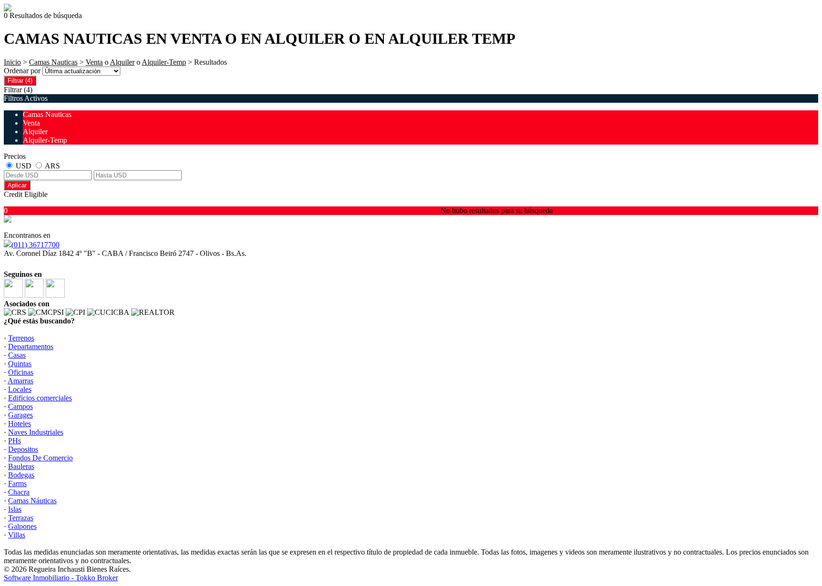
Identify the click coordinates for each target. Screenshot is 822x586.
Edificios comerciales (40, 398)
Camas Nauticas (53, 62)
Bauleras (21, 466)
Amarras (20, 381)
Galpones (22, 526)
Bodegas (21, 475)
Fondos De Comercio (40, 458)
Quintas (19, 364)
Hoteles (19, 424)
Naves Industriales (35, 432)
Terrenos (21, 338)
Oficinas (20, 372)
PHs (14, 441)
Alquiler (122, 62)
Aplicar (17, 185)
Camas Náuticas (32, 501)
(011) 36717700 (35, 245)
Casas (17, 355)
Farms (17, 483)
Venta (94, 62)
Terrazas (20, 518)
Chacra (18, 492)
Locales (19, 389)
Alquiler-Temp (164, 62)
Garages (20, 415)
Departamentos (30, 346)
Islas (14, 509)
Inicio (12, 62)
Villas (16, 535)
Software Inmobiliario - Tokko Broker (61, 578)
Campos (20, 406)
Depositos (23, 449)
